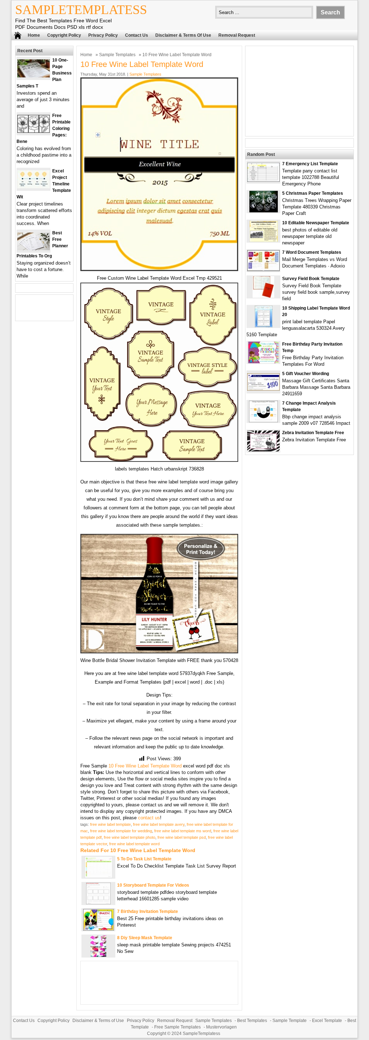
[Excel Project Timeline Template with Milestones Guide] (33, 186)
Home (34, 35)
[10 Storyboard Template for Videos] (98, 902)
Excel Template (327, 1020)
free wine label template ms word (182, 831)
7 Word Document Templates (311, 252)
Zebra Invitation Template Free (313, 432)
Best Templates (252, 1020)
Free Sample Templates (177, 1027)
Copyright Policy (64, 35)
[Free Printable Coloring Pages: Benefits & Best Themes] (33, 131)
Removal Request (236, 35)
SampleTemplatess (81, 10)
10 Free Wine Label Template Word (145, 766)
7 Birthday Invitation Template (147, 911)
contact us (149, 817)
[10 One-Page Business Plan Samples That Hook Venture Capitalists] (33, 75)
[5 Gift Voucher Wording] (263, 389)
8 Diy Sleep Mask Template (144, 937)
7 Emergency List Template (310, 163)
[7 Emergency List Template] (263, 180)
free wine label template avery (158, 824)
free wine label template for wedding (121, 831)
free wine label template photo (129, 837)
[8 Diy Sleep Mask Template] (98, 955)
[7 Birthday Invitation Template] (98, 929)
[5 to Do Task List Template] (98, 876)
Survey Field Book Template (310, 278)
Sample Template (289, 1020)
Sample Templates (117, 54)
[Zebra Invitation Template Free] (263, 450)
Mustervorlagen (221, 1027)
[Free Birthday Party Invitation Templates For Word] (263, 361)
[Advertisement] (299, 91)
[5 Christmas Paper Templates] (263, 210)
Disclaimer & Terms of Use (183, 35)
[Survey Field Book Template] (263, 296)
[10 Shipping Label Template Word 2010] (263, 325)
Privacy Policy (103, 35)
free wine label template (110, 824)
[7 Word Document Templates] (263, 269)
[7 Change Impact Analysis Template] (263, 420)
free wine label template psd (181, 837)
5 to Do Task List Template (144, 858)
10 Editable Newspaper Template (315, 222)
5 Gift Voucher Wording (305, 373)
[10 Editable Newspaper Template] (263, 240)
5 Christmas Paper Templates (312, 193)
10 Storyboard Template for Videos (153, 885)
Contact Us (136, 35)
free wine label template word (134, 844)
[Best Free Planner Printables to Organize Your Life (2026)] (33, 248)
